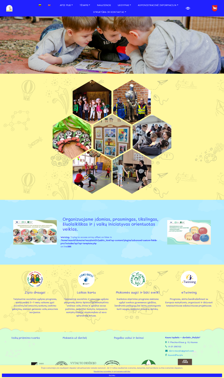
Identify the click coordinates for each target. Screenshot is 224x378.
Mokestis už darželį (75, 337)
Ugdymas (123, 5)
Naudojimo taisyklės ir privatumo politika (112, 371)
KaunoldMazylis (175, 355)
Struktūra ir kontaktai (108, 11)
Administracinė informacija (157, 5)
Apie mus (65, 5)
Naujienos (104, 5)
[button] (17, 41)
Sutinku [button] (112, 375)
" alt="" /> (92, 102)
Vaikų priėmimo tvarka (25, 337)
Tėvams (84, 5)
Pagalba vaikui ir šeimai (129, 337)
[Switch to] (42, 5)
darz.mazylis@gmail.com (181, 350)
